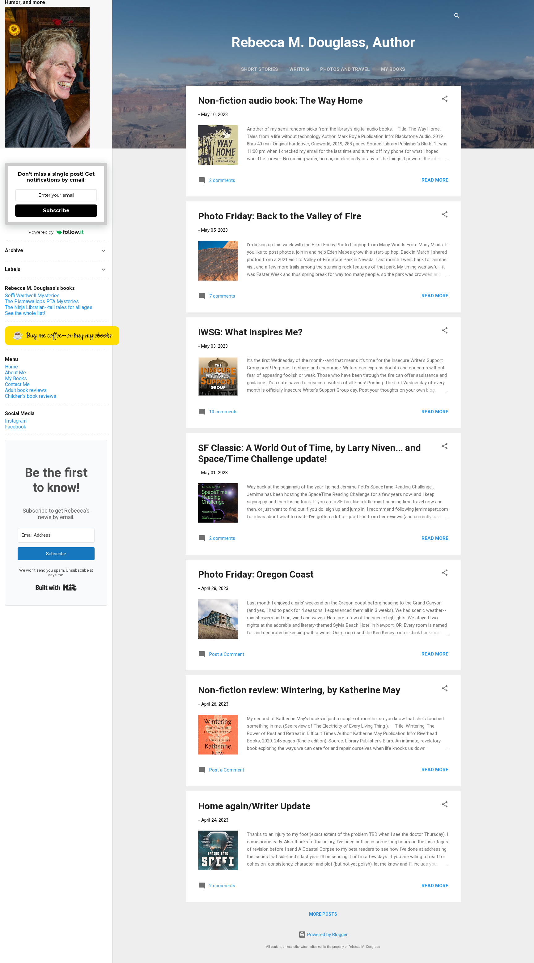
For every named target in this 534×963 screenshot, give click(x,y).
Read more (435, 180)
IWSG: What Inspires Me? (250, 332)
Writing (299, 69)
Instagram (16, 421)
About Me (15, 373)
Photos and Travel (345, 69)
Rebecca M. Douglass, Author (323, 42)
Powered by (41, 232)
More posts (323, 914)
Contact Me (17, 384)
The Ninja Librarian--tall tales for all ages (48, 307)
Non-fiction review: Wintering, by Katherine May (299, 690)
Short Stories (259, 69)
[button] (444, 100)
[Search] (457, 16)
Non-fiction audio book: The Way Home (280, 100)
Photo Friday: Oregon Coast (256, 574)
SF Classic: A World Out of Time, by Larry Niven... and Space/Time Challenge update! (309, 453)
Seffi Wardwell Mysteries (32, 296)
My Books (393, 69)
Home (11, 367)
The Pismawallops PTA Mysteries (42, 301)
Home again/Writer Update (254, 806)
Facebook (15, 427)
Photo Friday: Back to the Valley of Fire (279, 216)
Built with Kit (56, 587)
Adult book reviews (26, 390)
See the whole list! (25, 313)
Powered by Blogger (327, 934)
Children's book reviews (30, 396)
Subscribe (56, 210)
